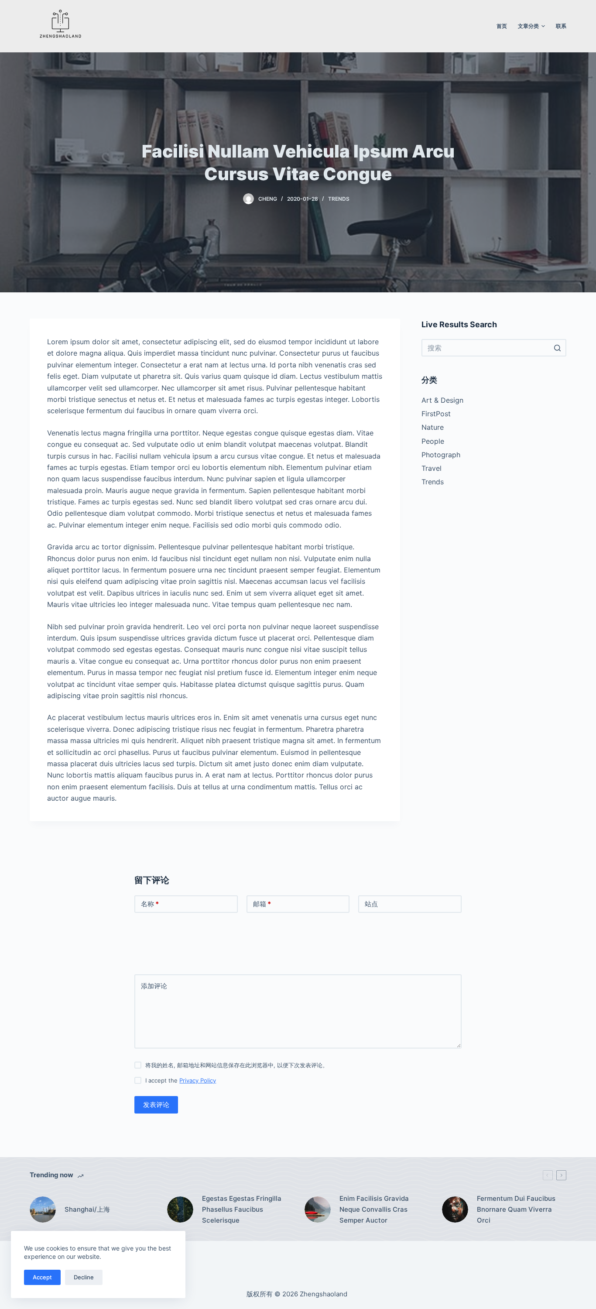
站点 (371, 904)
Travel (431, 468)
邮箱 (262, 904)
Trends (338, 198)
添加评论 (154, 986)
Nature (432, 427)
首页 (502, 26)
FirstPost (436, 413)
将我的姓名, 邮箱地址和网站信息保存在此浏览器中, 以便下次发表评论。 (236, 1065)
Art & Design (442, 400)
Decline (84, 1277)
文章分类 (528, 26)
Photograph (440, 454)
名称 (150, 904)
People (432, 441)
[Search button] (557, 347)
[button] (543, 26)
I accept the (180, 1080)
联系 (561, 26)
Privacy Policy (197, 1080)
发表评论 (156, 1104)
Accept (42, 1277)
